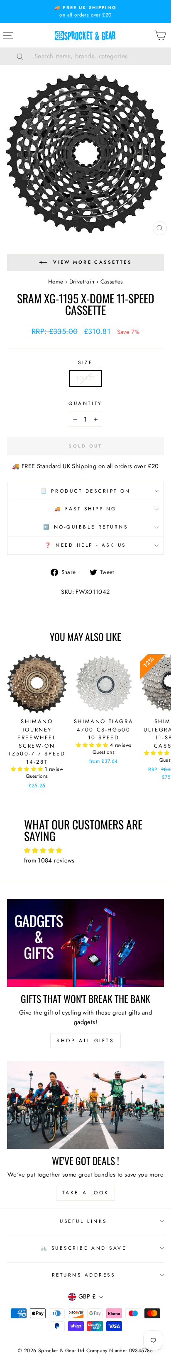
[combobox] (95, 56)
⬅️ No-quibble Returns (85, 526)
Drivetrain (82, 281)
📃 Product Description (85, 490)
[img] (85, 851)
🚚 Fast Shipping (85, 508)
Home (55, 281)
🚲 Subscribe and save (84, 1247)
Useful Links (83, 1221)
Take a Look (85, 1192)
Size (85, 362)
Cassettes (111, 281)
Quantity (85, 403)
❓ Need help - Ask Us (85, 544)
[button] (28, 769)
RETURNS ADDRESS (83, 1274)
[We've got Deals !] (85, 1105)
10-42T (85, 378)
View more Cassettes (92, 262)
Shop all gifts (85, 1040)
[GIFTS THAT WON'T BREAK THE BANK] (85, 943)
